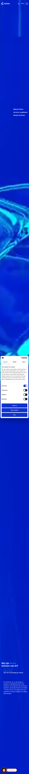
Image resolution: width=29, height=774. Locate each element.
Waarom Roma (18, 109)
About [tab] (23, 361)
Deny (14, 414)
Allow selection (14, 410)
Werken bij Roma (19, 115)
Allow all (14, 405)
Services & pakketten (20, 112)
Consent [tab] (5, 361)
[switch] (25, 390)
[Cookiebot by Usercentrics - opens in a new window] (21, 358)
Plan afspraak (12, 770)
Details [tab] (14, 361)
